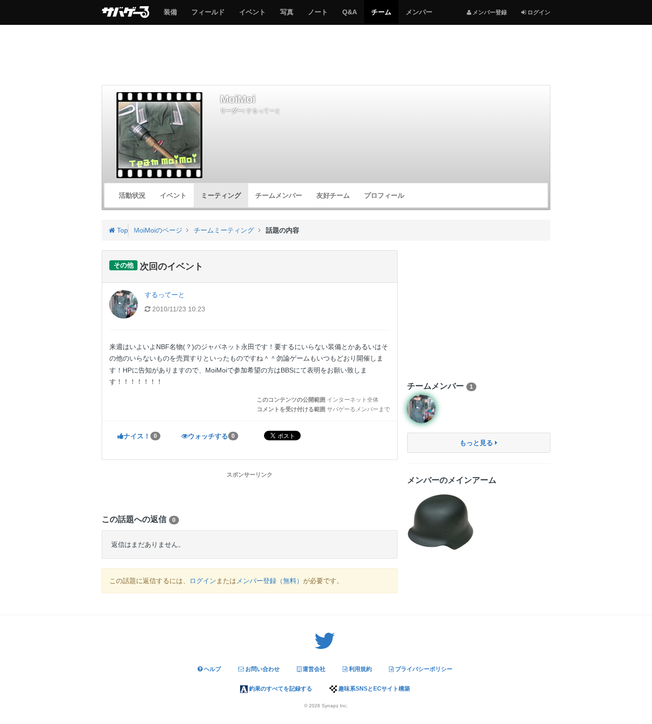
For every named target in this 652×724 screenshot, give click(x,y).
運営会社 (313, 669)
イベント (252, 16)
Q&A (349, 16)
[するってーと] (421, 408)
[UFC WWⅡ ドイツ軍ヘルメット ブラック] (440, 522)
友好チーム (333, 195)
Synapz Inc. (335, 705)
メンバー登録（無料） (269, 581)
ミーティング (221, 195)
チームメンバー (278, 195)
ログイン (202, 581)
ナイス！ (140, 436)
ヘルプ (211, 669)
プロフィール (384, 195)
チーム (381, 16)
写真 (287, 16)
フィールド (208, 16)
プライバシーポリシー (423, 669)
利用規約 (359, 669)
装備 (170, 16)
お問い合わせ (262, 669)
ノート (317, 16)
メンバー (418, 16)
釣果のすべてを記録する (280, 688)
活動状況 (132, 195)
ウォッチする (211, 436)
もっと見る (477, 443)
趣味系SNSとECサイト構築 (373, 688)
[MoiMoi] (159, 135)
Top (121, 230)
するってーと (263, 110)
